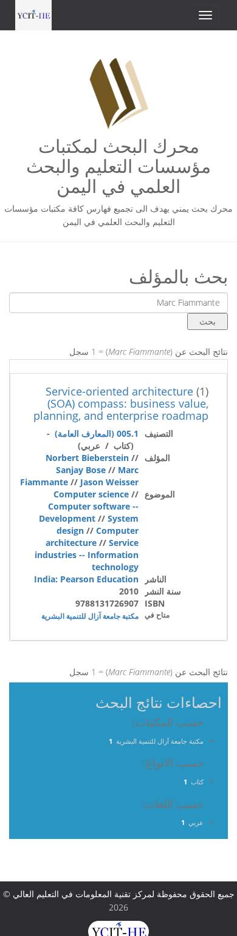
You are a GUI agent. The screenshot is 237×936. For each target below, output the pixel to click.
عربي (196, 822)
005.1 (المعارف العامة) (97, 433)
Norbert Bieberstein (87, 457)
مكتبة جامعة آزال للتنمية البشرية (90, 616)
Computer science (91, 494)
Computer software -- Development (89, 512)
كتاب (197, 781)
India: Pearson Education (86, 579)
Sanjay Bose (81, 470)
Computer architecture (92, 536)
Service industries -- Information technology (87, 555)
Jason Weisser (109, 482)
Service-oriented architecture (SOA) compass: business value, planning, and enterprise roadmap (120, 403)
